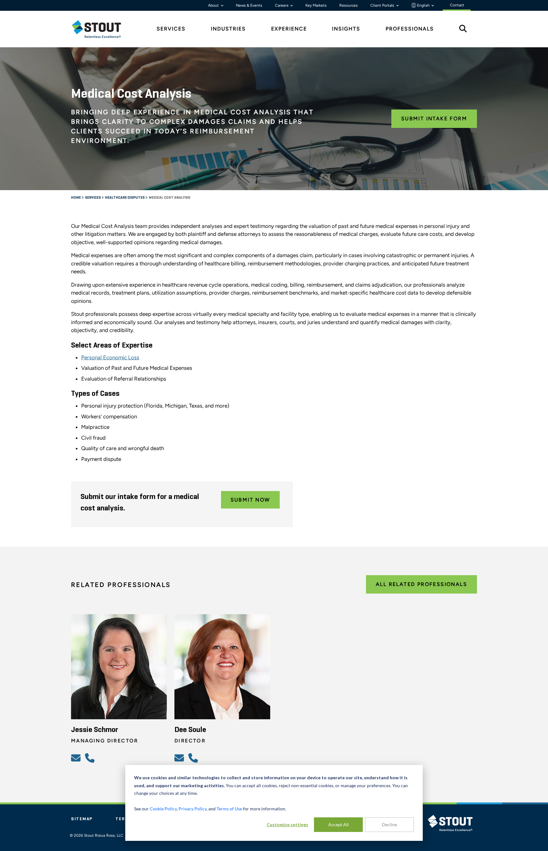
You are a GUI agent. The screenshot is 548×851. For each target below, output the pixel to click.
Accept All (338, 824)
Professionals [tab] (410, 29)
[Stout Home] (101, 29)
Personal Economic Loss (110, 357)
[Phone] (90, 758)
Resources (348, 5)
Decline (389, 824)
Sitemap (82, 819)
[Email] (76, 758)
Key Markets (316, 5)
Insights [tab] (346, 29)
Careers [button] (282, 5)
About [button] (214, 5)
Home (76, 198)
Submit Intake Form (434, 119)
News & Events (249, 5)
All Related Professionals (421, 584)
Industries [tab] (228, 29)
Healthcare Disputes (125, 198)
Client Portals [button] (382, 5)
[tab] (101, 29)
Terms (124, 819)
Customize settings (287, 824)
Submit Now (250, 500)
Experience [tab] (289, 29)
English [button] (423, 5)
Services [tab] (171, 29)
